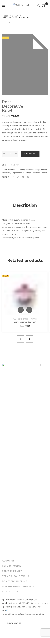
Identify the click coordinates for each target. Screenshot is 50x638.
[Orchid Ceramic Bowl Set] (25, 287)
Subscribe (12, 623)
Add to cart (30, 153)
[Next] (8, 22)
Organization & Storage (21, 173)
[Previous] (3, 22)
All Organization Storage (29, 169)
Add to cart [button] (29, 310)
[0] (44, 6)
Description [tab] (25, 205)
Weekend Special (39, 173)
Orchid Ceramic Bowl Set (25, 322)
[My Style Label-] (21, 5)
